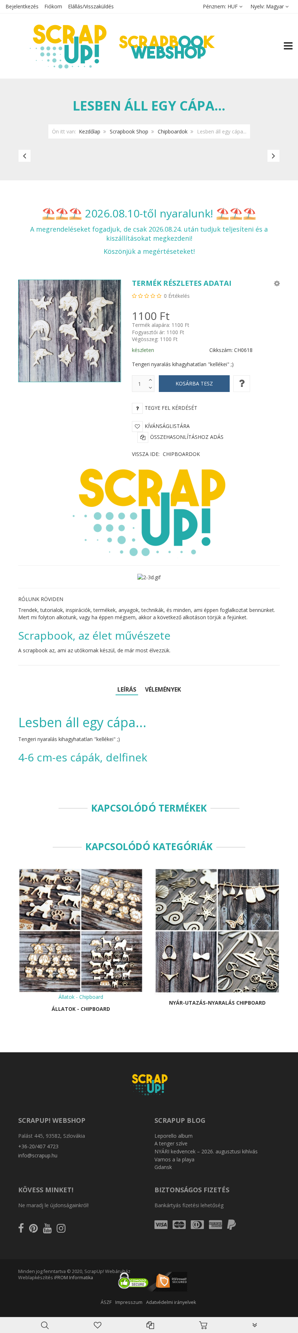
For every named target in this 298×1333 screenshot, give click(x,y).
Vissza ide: (166, 454)
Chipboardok (173, 131)
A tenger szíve (171, 1143)
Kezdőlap (89, 131)
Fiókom (53, 6)
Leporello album (173, 1135)
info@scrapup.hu (37, 1155)
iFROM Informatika (73, 1277)
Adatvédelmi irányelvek (171, 1302)
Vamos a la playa (174, 1159)
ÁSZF (106, 1302)
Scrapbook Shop (129, 131)
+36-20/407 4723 (38, 1146)
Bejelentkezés (22, 6)
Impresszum (128, 1302)
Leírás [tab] (126, 689)
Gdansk (163, 1167)
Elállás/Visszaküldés (91, 6)
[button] (277, 283)
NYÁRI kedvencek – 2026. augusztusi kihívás (206, 1151)
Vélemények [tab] (163, 689)
